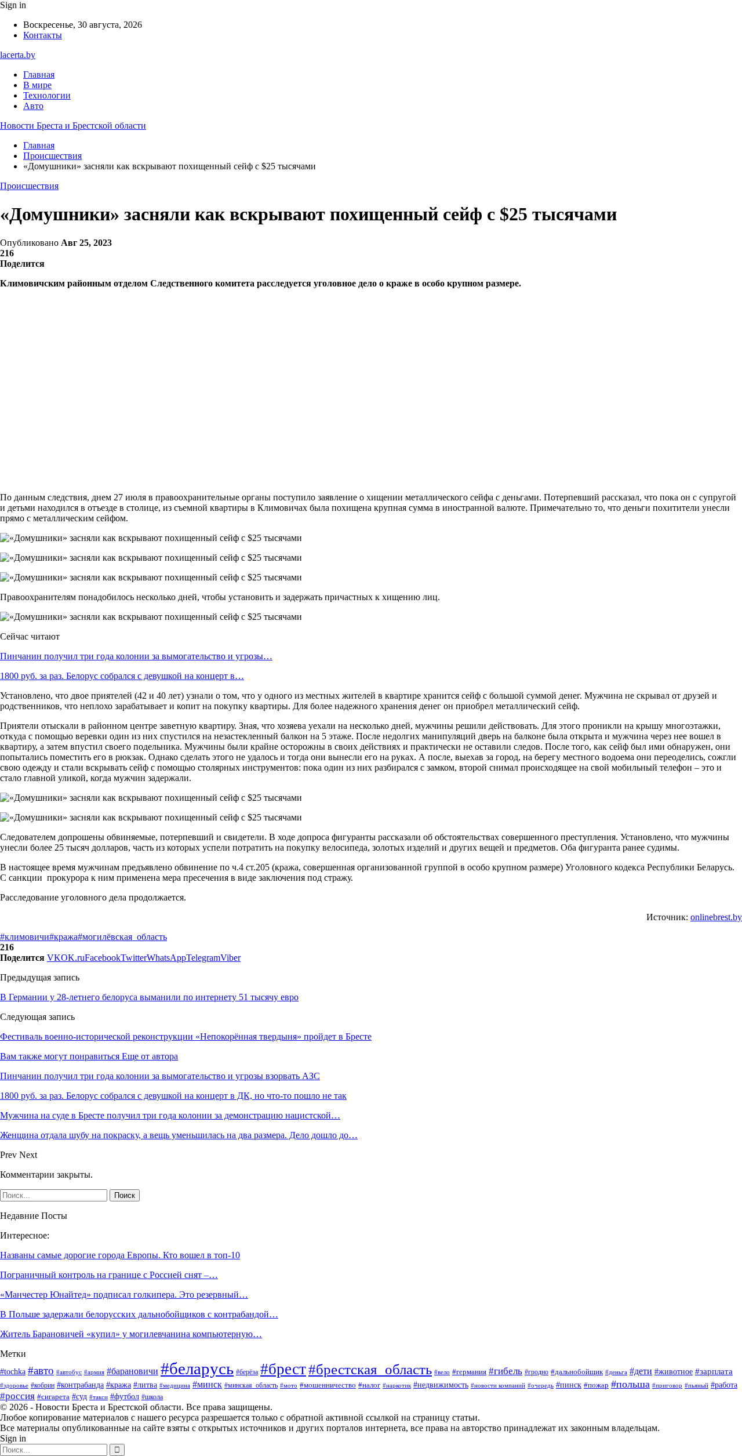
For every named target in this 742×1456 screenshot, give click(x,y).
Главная (38, 74)
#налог (369, 1385)
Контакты (42, 35)
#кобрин (42, 1385)
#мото (288, 1385)
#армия (94, 1371)
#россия (17, 1395)
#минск (207, 1384)
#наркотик (397, 1385)
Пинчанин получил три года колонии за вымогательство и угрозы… (136, 656)
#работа (724, 1385)
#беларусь (197, 1368)
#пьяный (696, 1385)
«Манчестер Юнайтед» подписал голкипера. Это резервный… (124, 1294)
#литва (145, 1385)
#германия (469, 1371)
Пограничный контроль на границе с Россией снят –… (109, 1275)
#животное (673, 1371)
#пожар (596, 1385)
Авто (33, 106)
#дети (641, 1371)
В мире (37, 85)
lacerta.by (17, 55)
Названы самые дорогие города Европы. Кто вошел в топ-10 (120, 1255)
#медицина (174, 1385)
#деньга (616, 1371)
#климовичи (24, 937)
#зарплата (714, 1371)
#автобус (69, 1371)
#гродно (536, 1372)
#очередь (541, 1385)
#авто (41, 1370)
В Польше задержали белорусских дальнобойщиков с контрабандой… (139, 1314)
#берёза (247, 1372)
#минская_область (251, 1385)
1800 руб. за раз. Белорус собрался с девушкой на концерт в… (122, 676)
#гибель (505, 1371)
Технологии (47, 95)
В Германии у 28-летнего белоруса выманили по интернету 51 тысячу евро (149, 997)
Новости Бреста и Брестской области (73, 125)
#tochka (13, 1371)
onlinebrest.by (716, 917)
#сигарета (53, 1397)
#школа (152, 1397)
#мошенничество (328, 1385)
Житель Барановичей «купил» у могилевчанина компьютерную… (131, 1334)
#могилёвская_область (122, 937)
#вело (442, 1371)
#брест (283, 1369)
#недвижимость (440, 1385)
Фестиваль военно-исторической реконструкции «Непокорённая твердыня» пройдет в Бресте (186, 1036)
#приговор (667, 1385)
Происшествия (29, 186)
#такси (98, 1396)
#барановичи (132, 1371)
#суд (79, 1396)
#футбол (124, 1396)
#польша (630, 1384)
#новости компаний (498, 1385)
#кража (63, 937)
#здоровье (14, 1385)
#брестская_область (370, 1369)
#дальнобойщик (577, 1371)
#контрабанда (80, 1384)
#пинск (568, 1385)
